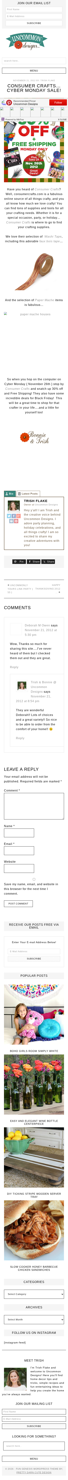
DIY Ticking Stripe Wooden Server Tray (34, 1195)
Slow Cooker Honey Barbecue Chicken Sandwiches (34, 1268)
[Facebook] (14, 516)
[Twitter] (9, 516)
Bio (11, 493)
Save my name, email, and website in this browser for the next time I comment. (31, 889)
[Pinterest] (16, 521)
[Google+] (18, 516)
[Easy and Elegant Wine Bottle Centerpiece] (34, 1084)
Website (10, 861)
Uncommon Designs (34, 41)
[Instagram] (11, 521)
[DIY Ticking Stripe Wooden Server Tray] (34, 1157)
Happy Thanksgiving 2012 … (47, 589)
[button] (34, 71)
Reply (14, 667)
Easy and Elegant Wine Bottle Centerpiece (34, 1122)
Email (9, 843)
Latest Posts (30, 493)
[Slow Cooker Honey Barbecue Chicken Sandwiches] (34, 1230)
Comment (12, 790)
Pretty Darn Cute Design (34, 1472)
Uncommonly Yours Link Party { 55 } (20, 589)
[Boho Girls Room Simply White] (34, 1015)
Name (9, 826)
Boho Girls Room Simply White (34, 1051)
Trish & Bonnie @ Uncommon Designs (43, 687)
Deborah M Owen (37, 625)
